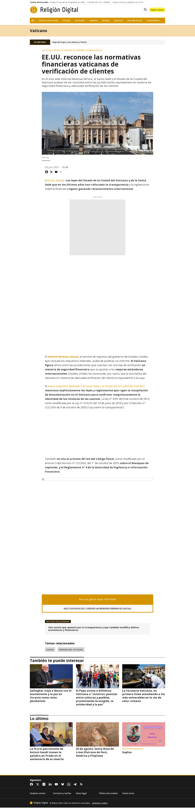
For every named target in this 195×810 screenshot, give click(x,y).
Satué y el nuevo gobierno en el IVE (127, 2)
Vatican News (54, 180)
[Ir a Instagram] (44, 784)
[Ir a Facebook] (32, 784)
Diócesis (118, 20)
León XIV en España (48, 20)
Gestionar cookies (100, 803)
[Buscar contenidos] (144, 10)
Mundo (106, 20)
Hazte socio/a (157, 9)
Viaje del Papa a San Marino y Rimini (69, 42)
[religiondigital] (39, 803)
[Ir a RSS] (82, 784)
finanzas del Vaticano (71, 649)
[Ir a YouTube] (57, 784)
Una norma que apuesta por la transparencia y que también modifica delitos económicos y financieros (93, 628)
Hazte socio (128, 793)
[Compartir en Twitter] (51, 171)
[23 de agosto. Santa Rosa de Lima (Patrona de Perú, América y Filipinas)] (97, 734)
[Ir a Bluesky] (63, 784)
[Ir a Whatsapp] (69, 784)
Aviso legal (81, 793)
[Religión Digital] (54, 9)
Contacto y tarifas (62, 793)
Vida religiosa (134, 20)
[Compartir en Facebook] (46, 171)
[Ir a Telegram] (75, 784)
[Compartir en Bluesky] (56, 171)
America (93, 20)
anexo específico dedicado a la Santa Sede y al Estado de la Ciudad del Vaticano (96, 386)
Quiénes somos (38, 793)
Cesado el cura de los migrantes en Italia (67, 2)
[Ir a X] (38, 784)
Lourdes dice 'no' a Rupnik (98, 2)
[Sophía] (143, 734)
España (66, 20)
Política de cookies (108, 793)
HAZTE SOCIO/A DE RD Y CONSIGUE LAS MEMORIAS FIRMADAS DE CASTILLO (97, 608)
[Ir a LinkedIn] (51, 784)
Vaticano (80, 20)
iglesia (50, 649)
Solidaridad (153, 20)
